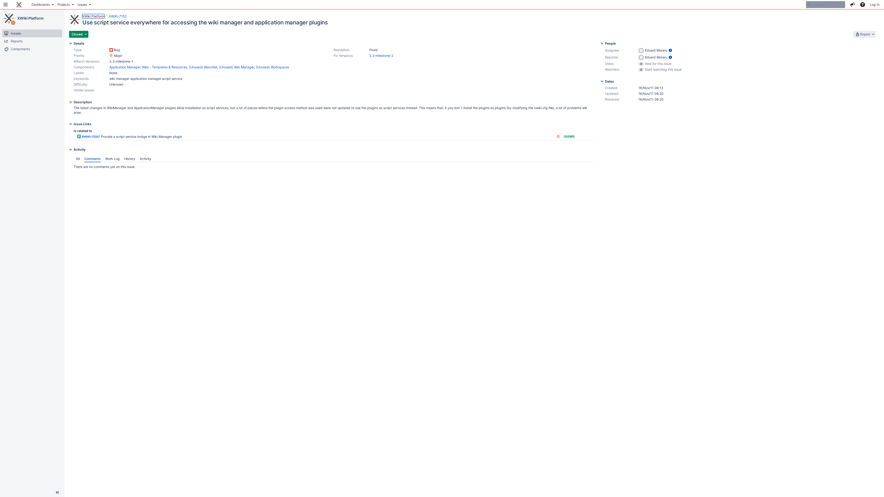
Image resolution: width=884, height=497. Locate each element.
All (78, 159)
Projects (64, 4)
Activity (145, 159)
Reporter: (612, 57)
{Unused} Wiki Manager (236, 67)
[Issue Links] (70, 124)
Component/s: (84, 67)
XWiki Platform (30, 18)
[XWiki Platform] (9, 18)
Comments (92, 159)
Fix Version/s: (343, 56)
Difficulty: (81, 84)
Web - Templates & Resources (164, 67)
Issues (82, 4)
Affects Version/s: (87, 61)
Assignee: (612, 50)
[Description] (70, 102)
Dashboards (41, 4)
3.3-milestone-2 (381, 56)
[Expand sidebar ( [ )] (57, 492)
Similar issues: (84, 90)
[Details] (70, 43)
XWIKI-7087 (91, 137)
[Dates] (602, 81)
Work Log (112, 159)
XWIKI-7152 (118, 16)
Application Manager (124, 67)
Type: (78, 50)
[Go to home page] (19, 4)
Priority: (79, 56)
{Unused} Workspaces (272, 67)
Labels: (79, 73)
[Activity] (70, 149)
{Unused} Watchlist (203, 67)
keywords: (81, 79)
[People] (602, 43)
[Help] (863, 4)
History (129, 159)
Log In (874, 4)
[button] (5, 4)
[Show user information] (670, 50)
